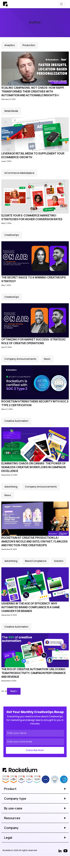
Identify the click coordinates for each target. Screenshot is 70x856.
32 (6, 691)
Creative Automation (16, 420)
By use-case (13, 808)
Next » (13, 691)
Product (10, 789)
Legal (8, 837)
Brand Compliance (35, 561)
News (47, 358)
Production (28, 45)
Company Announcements (20, 358)
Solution (58, 561)
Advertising (10, 486)
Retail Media (11, 111)
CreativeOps (11, 234)
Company (11, 828)
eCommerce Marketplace (19, 172)
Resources (12, 818)
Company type (15, 798)
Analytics (9, 45)
